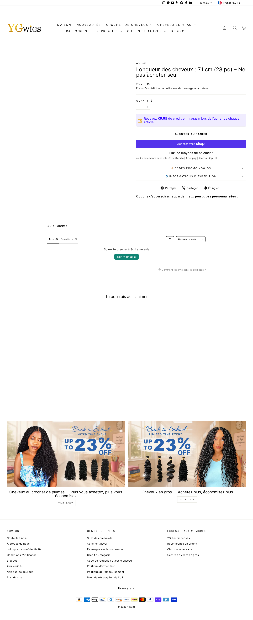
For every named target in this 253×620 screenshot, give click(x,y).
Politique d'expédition (101, 566)
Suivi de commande (99, 538)
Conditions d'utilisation (22, 555)
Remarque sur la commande (105, 549)
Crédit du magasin (99, 555)
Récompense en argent (182, 543)
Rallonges (77, 31)
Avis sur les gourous (20, 571)
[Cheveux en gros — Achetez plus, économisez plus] (187, 454)
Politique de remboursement (105, 571)
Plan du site (14, 577)
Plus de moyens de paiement (191, 153)
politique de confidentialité (24, 549)
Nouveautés (89, 24)
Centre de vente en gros (183, 555)
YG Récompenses (178, 538)
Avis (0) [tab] (53, 239)
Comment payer (97, 543)
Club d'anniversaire (179, 549)
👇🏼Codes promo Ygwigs (191, 168)
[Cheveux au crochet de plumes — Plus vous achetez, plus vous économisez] (66, 454)
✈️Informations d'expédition (191, 176)
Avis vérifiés (15, 566)
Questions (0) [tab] (69, 239)
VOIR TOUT (65, 503)
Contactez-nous (17, 538)
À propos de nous (18, 543)
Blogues (12, 560)
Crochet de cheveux (128, 24)
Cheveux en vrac (175, 24)
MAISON (64, 24)
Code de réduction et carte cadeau (109, 560)
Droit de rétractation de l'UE (105, 577)
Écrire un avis (126, 256)
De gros (179, 31)
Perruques (108, 31)
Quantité (144, 100)
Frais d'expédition (148, 88)
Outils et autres (145, 31)
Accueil (141, 63)
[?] (215, 158)
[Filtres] (170, 239)
